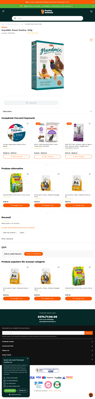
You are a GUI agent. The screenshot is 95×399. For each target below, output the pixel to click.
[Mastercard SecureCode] (69, 377)
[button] (47, 111)
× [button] (27, 358)
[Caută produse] (15, 18)
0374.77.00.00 (47, 316)
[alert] (16, 377)
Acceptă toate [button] (10, 390)
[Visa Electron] (38, 377)
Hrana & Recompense (12, 24)
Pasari (3, 24)
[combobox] (47, 18)
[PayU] (58, 377)
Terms (55, 390)
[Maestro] (48, 377)
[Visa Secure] (64, 377)
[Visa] (31, 377)
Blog (60, 390)
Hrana (21, 24)
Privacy (51, 390)
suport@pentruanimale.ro (47, 321)
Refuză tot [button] (22, 390)
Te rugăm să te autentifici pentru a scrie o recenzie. (18, 227)
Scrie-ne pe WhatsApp (46, 319)
